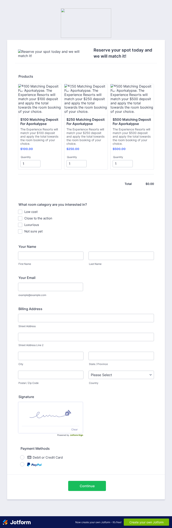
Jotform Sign (76, 435)
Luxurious (31, 225)
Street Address (27, 326)
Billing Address (30, 309)
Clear (74, 429)
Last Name (95, 263)
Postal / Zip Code (28, 383)
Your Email (26, 278)
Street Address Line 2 (30, 345)
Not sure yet (33, 231)
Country (93, 383)
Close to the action (38, 218)
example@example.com (32, 295)
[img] (50, 414)
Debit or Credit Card (48, 457)
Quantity (26, 157)
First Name (24, 263)
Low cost (31, 212)
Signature (26, 397)
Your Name (27, 246)
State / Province (98, 364)
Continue (87, 486)
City (20, 364)
